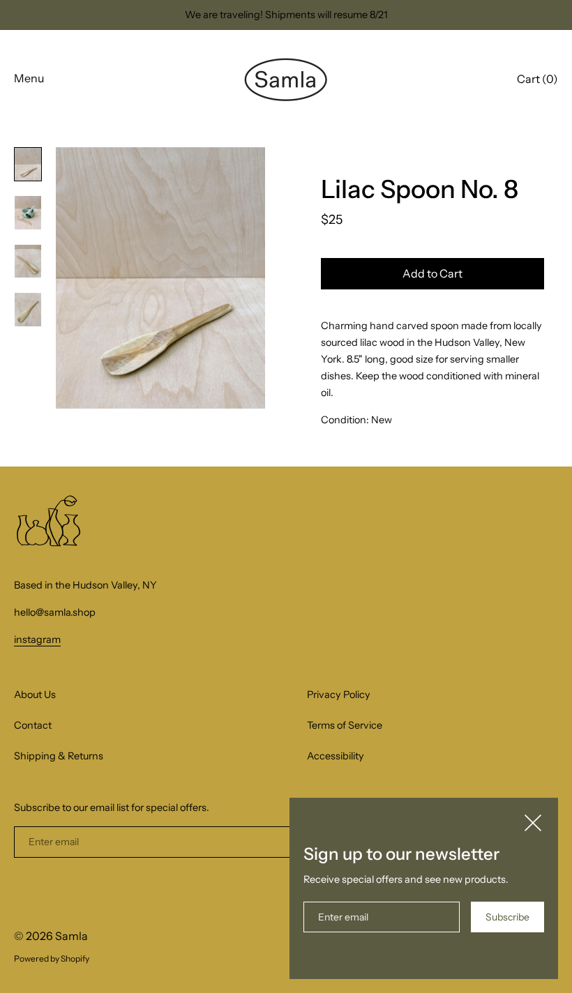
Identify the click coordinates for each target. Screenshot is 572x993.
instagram (37, 639)
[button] (537, 80)
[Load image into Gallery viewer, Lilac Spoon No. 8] (28, 164)
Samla (71, 936)
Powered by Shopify (51, 958)
